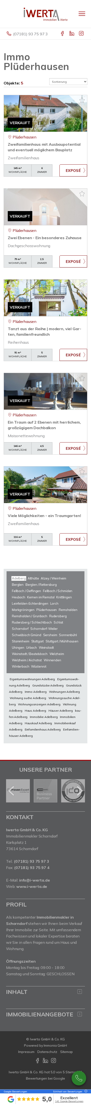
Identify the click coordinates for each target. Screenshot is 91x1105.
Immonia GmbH (55, 1045)
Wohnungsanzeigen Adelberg (39, 704)
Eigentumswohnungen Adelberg (32, 679)
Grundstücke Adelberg (48, 685)
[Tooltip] (85, 1092)
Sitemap (66, 1052)
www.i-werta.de (31, 886)
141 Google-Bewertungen (69, 1101)
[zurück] (11, 790)
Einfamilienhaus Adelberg (43, 729)
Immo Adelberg (36, 691)
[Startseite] (45, 13)
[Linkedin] (72, 33)
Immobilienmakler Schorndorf (32, 836)
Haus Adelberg (35, 710)
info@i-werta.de (34, 880)
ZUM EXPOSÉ (73, 170)
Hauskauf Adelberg (38, 723)
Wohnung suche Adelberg (28, 698)
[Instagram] (81, 33)
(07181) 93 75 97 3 (30, 33)
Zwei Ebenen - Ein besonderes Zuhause (45, 237)
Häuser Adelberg (61, 710)
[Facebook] (63, 33)
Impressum (26, 1052)
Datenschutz (47, 1052)
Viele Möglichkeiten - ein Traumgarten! (44, 515)
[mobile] (81, 13)
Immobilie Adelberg (44, 717)
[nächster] (79, 790)
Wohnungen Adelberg (64, 691)
